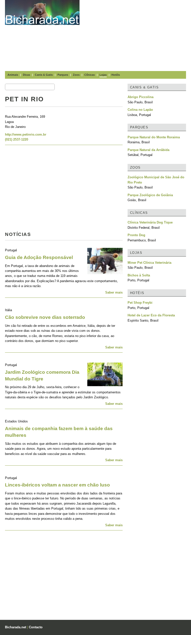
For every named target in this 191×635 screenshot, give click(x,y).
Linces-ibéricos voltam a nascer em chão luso (57, 484)
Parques (62, 74)
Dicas (26, 74)
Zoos (76, 74)
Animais (12, 74)
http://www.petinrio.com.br (25, 134)
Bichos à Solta (139, 275)
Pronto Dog (136, 235)
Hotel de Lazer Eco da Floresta (151, 315)
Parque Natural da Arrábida (148, 150)
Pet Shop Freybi (140, 302)
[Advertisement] (138, 35)
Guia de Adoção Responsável (39, 257)
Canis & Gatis (44, 74)
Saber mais (114, 292)
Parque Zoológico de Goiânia (150, 195)
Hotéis (115, 74)
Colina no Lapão (140, 110)
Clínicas (89, 74)
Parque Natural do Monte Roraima (154, 137)
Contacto (36, 627)
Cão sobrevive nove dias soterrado (45, 317)
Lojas (103, 74)
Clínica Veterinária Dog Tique (150, 222)
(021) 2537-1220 (16, 139)
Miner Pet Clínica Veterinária (149, 262)
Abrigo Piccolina (140, 97)
